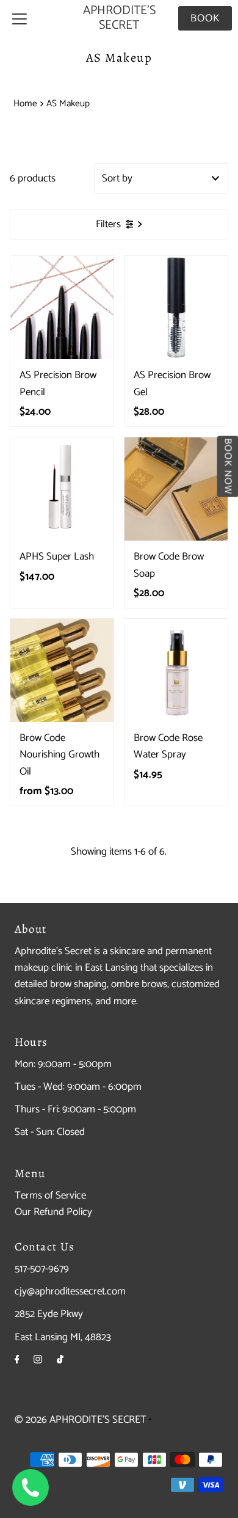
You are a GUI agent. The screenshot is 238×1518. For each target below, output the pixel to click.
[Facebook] (17, 1360)
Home (25, 103)
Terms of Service (50, 1195)
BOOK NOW (227, 466)
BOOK (205, 18)
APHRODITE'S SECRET (119, 18)
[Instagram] (38, 1360)
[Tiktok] (60, 1360)
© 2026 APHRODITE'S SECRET (80, 1419)
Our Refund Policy (53, 1212)
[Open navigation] (19, 18)
